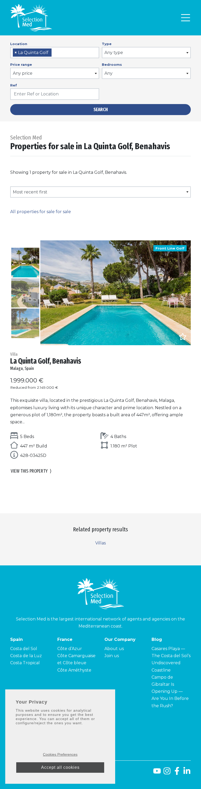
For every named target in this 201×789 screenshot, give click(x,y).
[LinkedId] (187, 772)
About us (114, 648)
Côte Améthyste (74, 670)
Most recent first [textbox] (30, 192)
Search (100, 109)
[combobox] (54, 52)
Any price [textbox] (22, 73)
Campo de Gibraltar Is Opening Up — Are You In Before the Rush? (170, 691)
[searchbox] (54, 52)
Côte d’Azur (69, 648)
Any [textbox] (108, 73)
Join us (111, 655)
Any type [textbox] (113, 52)
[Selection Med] (31, 17)
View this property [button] (31, 471)
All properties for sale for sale (40, 211)
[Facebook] (177, 772)
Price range (21, 64)
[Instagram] (167, 772)
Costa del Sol (23, 648)
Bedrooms (112, 64)
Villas (100, 543)
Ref (13, 85)
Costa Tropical (25, 662)
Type (106, 44)
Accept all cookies (60, 767)
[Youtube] (156, 772)
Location (18, 44)
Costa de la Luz (26, 655)
